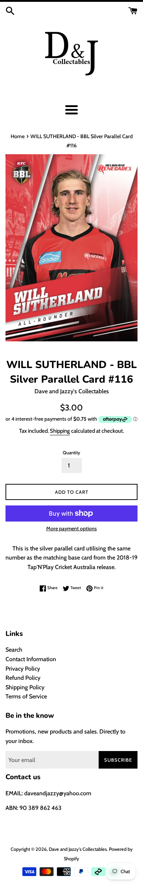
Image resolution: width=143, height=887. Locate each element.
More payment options (71, 528)
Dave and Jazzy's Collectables (78, 849)
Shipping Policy (25, 687)
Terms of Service (26, 696)
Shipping (60, 431)
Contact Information (31, 659)
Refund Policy (23, 677)
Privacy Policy (23, 668)
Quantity (71, 452)
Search (14, 649)
